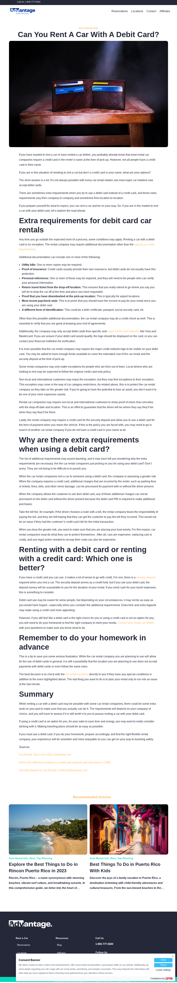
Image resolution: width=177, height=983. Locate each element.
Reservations (119, 11)
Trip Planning (44, 858)
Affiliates (165, 11)
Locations (137, 11)
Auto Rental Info (88, 28)
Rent (32, 858)
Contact (151, 11)
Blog (59, 945)
